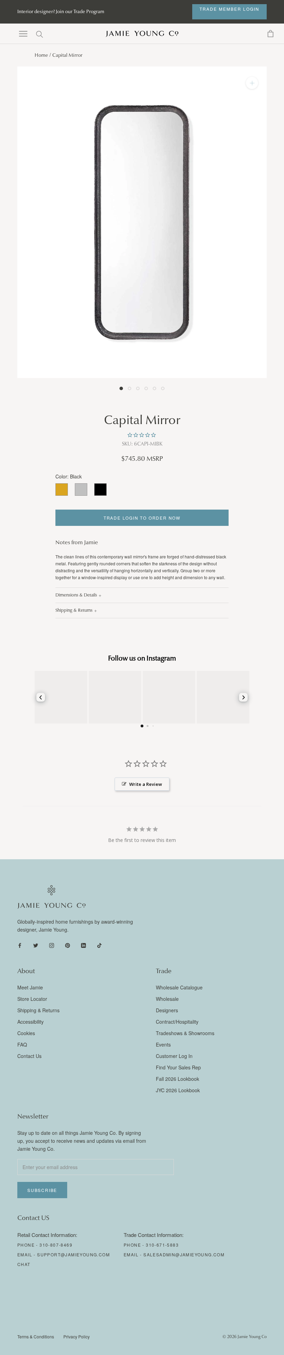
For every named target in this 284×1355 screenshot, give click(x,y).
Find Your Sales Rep (178, 1067)
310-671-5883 (162, 1245)
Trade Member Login (229, 9)
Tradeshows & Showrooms (185, 1033)
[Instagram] (51, 945)
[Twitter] (35, 945)
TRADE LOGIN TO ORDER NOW (142, 518)
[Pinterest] (67, 945)
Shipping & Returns (73, 610)
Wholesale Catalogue (179, 987)
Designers (167, 1010)
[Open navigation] (23, 34)
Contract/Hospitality (177, 1021)
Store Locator (32, 998)
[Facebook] (19, 945)
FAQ (22, 1044)
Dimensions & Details (76, 595)
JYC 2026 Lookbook (178, 1090)
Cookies (26, 1033)
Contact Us (29, 1055)
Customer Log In (174, 1055)
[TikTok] (99, 945)
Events (163, 1044)
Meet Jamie (30, 987)
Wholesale (167, 998)
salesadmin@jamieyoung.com (183, 1254)
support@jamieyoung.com (73, 1254)
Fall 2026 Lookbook (177, 1078)
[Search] (39, 33)
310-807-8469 (55, 1245)
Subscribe (42, 1190)
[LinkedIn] (83, 945)
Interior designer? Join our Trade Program (60, 12)
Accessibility (30, 1021)
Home (41, 55)
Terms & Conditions (35, 1336)
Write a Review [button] (145, 784)
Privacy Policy (76, 1336)
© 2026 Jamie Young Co (244, 1336)
